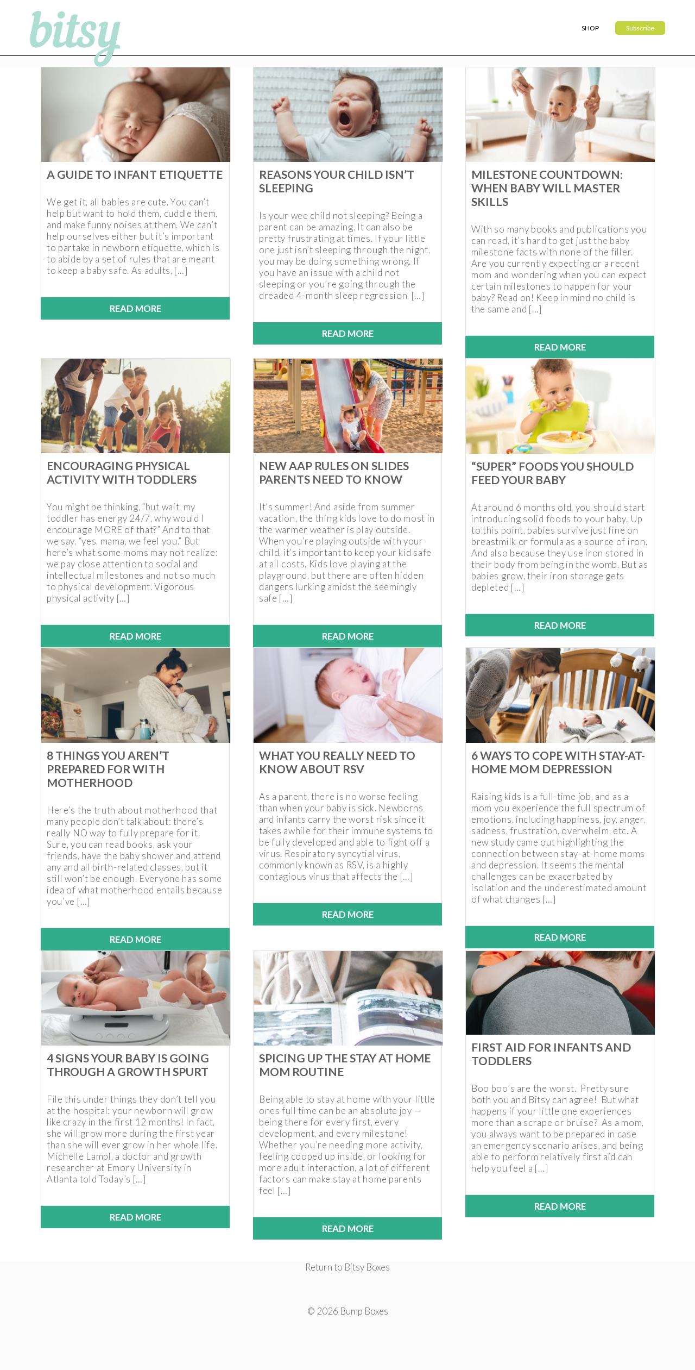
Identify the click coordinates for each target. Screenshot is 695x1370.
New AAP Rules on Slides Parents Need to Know (334, 472)
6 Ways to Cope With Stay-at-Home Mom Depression (558, 761)
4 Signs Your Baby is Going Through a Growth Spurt (128, 1064)
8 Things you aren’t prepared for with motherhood (108, 768)
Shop (590, 28)
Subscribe (640, 28)
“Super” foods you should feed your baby (552, 472)
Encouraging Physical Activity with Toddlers (122, 472)
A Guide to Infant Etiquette (135, 174)
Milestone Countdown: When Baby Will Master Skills (547, 187)
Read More (135, 308)
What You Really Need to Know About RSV (337, 761)
